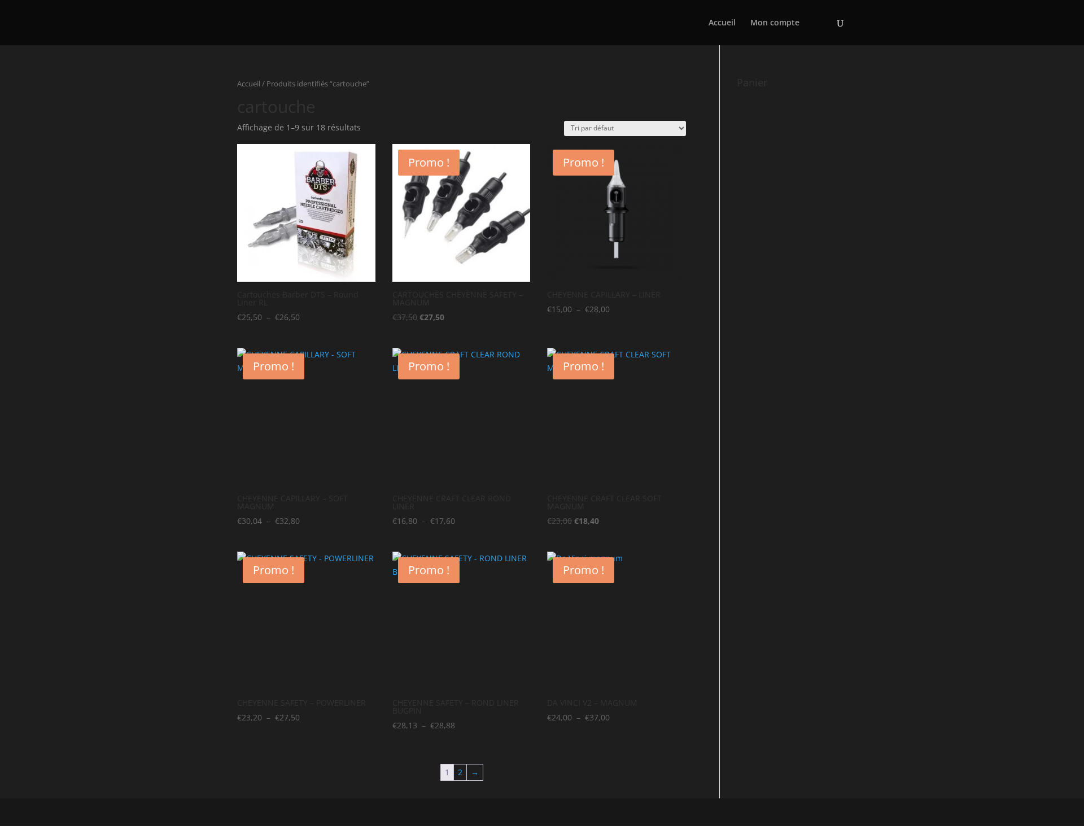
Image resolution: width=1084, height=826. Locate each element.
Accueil (722, 23)
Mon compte (774, 23)
